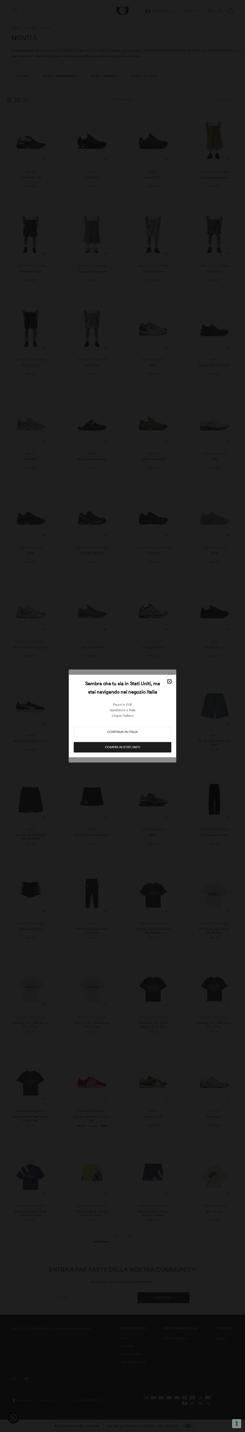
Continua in (122, 732)
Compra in (122, 747)
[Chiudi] (169, 681)
